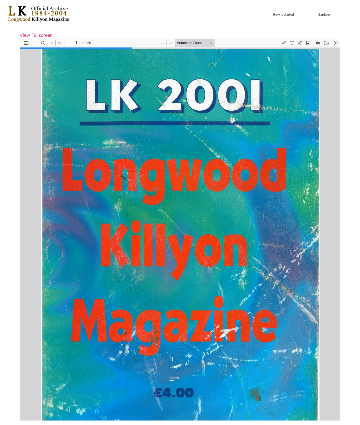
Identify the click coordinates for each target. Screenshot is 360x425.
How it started (283, 15)
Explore (324, 15)
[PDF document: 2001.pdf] (180, 229)
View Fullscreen (36, 35)
